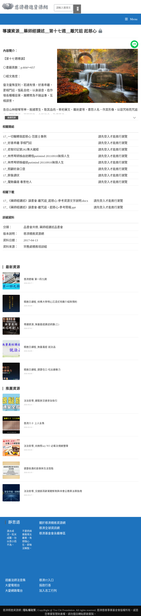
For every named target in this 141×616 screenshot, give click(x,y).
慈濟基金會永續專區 (52, 533)
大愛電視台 (12, 585)
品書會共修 (31, 227)
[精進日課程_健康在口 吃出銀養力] (11, 371)
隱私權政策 (29, 610)
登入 (107, 136)
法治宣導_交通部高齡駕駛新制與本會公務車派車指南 (53, 491)
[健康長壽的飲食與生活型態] (11, 470)
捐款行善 (45, 585)
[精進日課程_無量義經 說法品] (11, 348)
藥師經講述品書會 (51, 227)
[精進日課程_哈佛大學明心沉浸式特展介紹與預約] (11, 303)
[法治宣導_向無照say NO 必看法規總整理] (11, 447)
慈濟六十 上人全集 (34, 423)
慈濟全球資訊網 (49, 528)
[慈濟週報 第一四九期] (11, 280)
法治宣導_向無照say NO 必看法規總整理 (46, 446)
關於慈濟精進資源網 (52, 523)
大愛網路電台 (14, 590)
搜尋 (78, 9)
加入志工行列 (48, 590)
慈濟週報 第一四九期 (35, 279)
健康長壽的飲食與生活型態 (39, 468)
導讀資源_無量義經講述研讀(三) (41, 324)
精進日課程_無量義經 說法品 (40, 347)
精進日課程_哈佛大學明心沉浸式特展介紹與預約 (50, 301)
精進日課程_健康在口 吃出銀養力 (42, 369)
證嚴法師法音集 (15, 580)
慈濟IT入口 (46, 580)
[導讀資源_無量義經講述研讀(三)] (11, 326)
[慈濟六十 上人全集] (11, 425)
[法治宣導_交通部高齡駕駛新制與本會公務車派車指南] (11, 492)
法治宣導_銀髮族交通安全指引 (40, 400)
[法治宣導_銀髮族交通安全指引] (11, 402)
